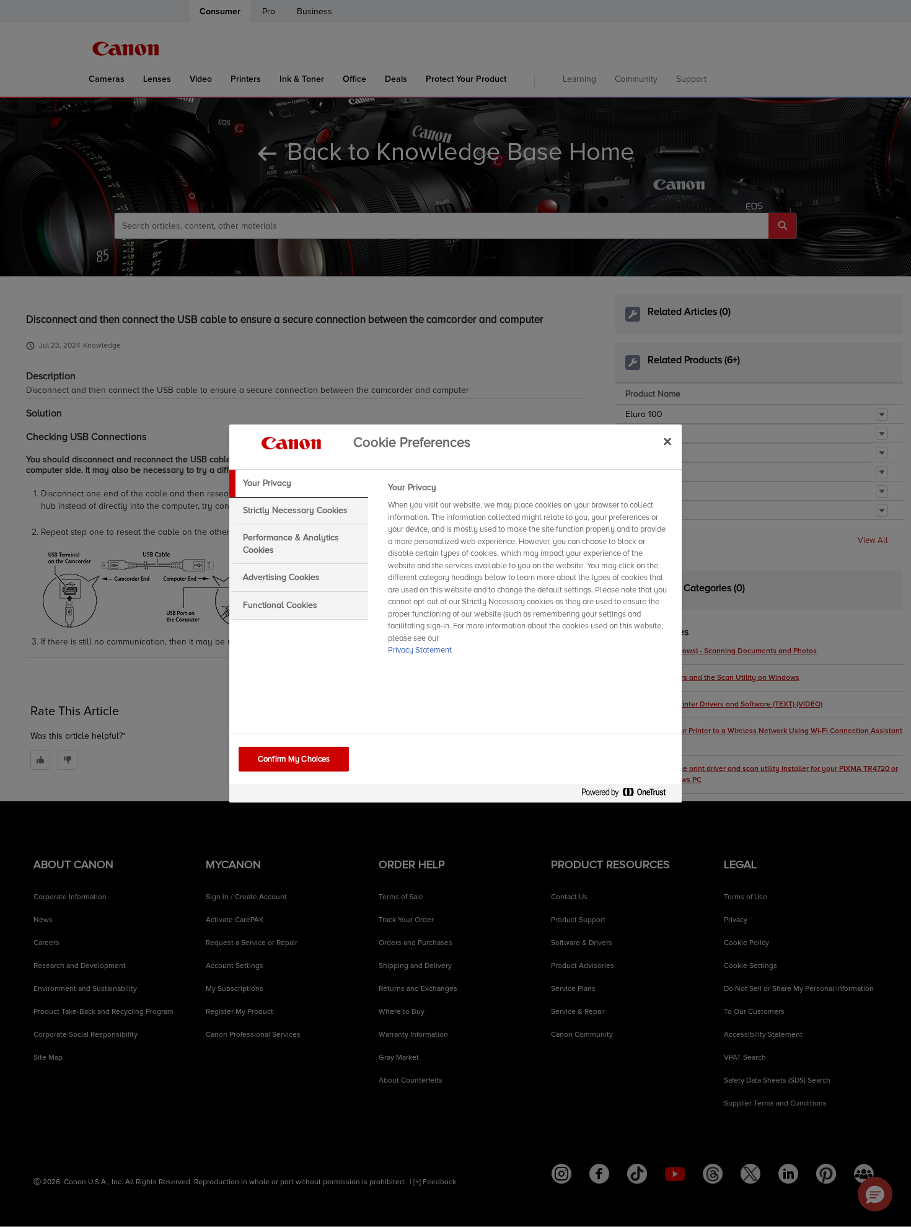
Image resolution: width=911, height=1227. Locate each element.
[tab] (298, 483)
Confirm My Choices (294, 759)
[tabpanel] (529, 572)
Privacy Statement (420, 650)
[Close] (667, 441)
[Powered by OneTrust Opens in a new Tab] (628, 795)
